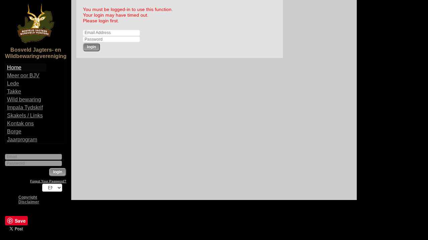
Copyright (27, 197)
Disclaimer (28, 202)
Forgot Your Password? (48, 181)
